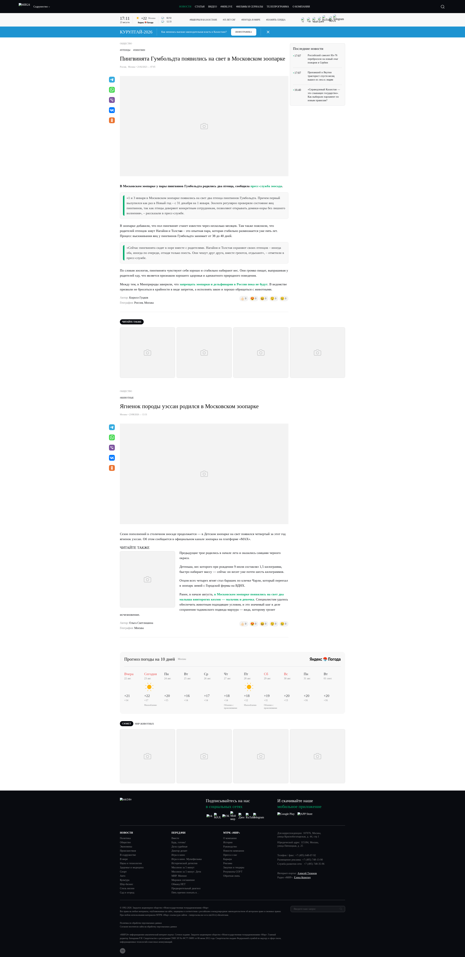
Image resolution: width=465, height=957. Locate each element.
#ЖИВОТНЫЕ (127, 398)
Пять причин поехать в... (185, 892)
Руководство (230, 846)
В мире (124, 859)
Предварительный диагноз (186, 888)
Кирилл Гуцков (138, 297)
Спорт (123, 871)
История (227, 842)
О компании (230, 838)
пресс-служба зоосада (266, 186)
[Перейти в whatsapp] (112, 90)
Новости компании (233, 851)
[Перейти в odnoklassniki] (112, 121)
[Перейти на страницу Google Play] (286, 816)
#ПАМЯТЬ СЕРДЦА (276, 20)
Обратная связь (231, 876)
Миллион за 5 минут (182, 867)
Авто (122, 876)
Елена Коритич (302, 877)
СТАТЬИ (200, 6)
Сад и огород (127, 892)
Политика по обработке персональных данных (141, 923)
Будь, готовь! (178, 842)
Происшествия (128, 851)
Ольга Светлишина (141, 622)
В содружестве (128, 855)
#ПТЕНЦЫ (125, 50)
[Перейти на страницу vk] (209, 816)
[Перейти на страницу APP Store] (305, 816)
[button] (42, 7)
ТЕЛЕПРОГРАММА (278, 6)
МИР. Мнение (179, 876)
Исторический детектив (184, 863)
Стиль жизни (127, 888)
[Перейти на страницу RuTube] (250, 816)
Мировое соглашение (183, 880)
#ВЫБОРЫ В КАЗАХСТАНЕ (203, 20)
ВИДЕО (212, 6)
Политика (125, 838)
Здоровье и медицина (131, 867)
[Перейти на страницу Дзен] (242, 816)
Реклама (227, 863)
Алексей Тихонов (307, 873)
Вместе (175, 838)
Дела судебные (179, 846)
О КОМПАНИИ (301, 6)
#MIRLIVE (226, 6)
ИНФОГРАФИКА (243, 32)
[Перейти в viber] (112, 100)
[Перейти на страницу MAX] (217, 816)
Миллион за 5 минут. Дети (186, 871)
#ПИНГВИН (139, 50)
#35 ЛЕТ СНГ (229, 20)
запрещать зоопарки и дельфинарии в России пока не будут (224, 284)
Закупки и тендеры (233, 867)
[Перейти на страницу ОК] (225, 816)
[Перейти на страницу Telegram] (258, 816)
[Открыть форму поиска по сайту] (442, 6)
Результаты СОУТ (232, 871)
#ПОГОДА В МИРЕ (250, 20)
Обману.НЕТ (178, 884)
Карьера (227, 859)
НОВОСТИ (185, 6)
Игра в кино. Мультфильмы (186, 859)
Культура (124, 880)
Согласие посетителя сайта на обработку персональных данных (148, 926)
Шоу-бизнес (126, 884)
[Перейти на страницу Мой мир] (234, 816)
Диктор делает (179, 851)
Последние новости (308, 49)
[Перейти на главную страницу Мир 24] (24, 6)
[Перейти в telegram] (112, 80)
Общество (125, 842)
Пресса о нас (230, 855)
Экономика (126, 846)
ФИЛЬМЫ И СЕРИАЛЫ (249, 6)
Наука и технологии (131, 863)
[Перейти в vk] (112, 110)
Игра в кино (178, 855)
